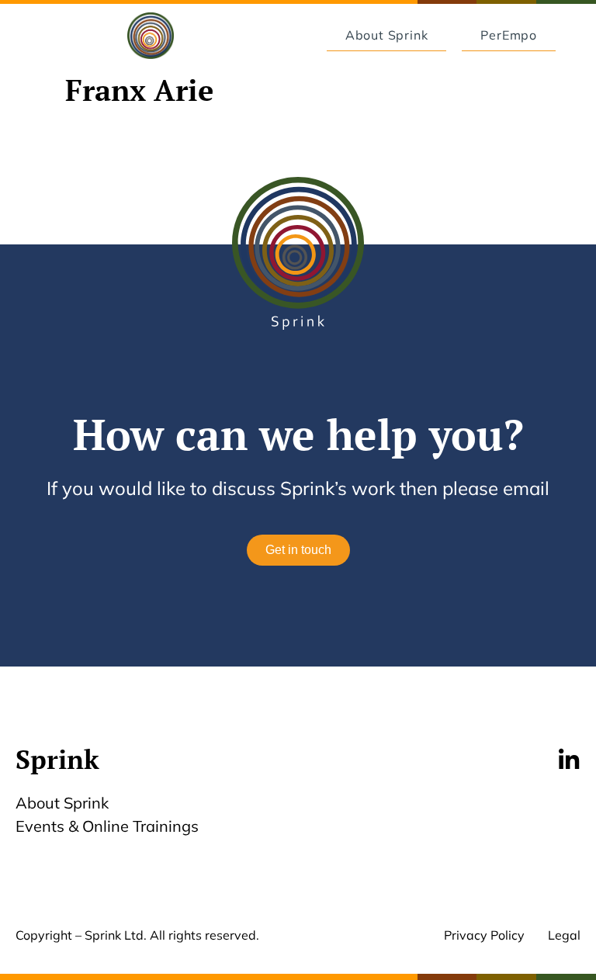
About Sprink (62, 802)
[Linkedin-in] (568, 760)
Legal (564, 935)
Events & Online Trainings (107, 826)
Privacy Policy (484, 935)
